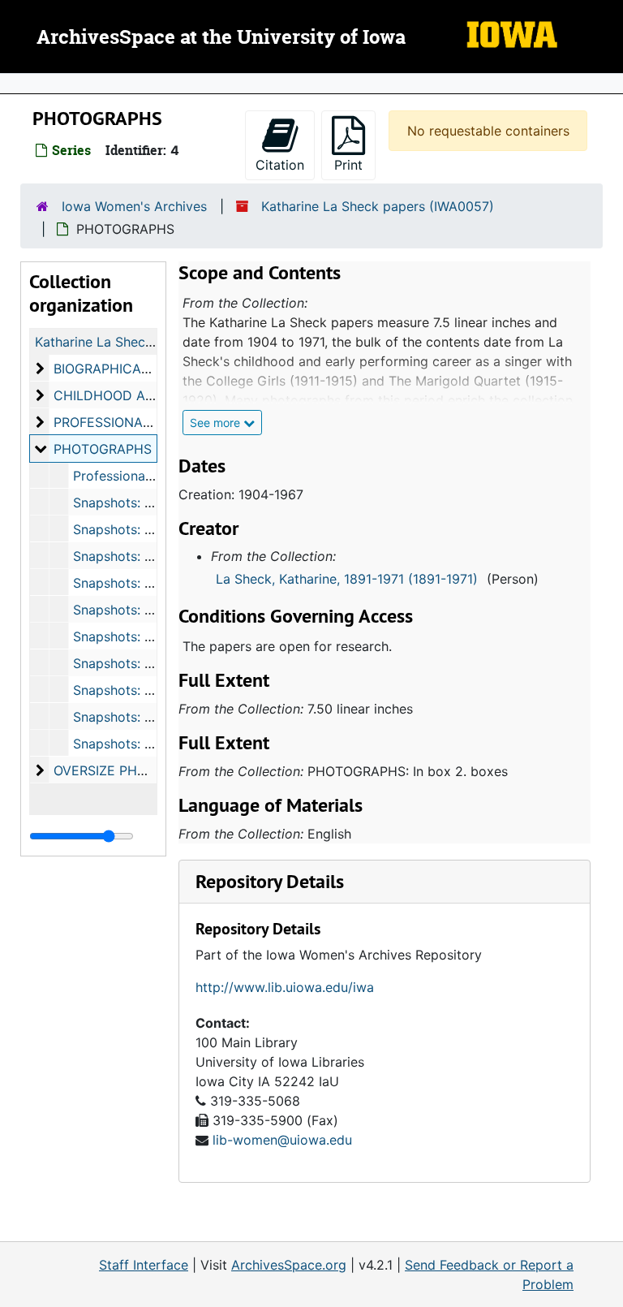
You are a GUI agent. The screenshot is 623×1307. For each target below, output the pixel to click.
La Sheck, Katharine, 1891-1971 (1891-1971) (347, 579)
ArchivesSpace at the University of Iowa (221, 38)
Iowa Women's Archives (134, 206)
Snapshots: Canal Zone (143, 583)
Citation (280, 165)
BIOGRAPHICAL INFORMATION (147, 368)
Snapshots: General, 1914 (149, 556)
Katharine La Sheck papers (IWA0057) (377, 206)
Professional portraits (139, 476)
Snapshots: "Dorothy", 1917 (155, 636)
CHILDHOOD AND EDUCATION (149, 395)
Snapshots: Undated (135, 743)
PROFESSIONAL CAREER (129, 422)
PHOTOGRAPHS (103, 449)
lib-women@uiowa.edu (282, 1140)
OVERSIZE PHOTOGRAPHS (135, 770)
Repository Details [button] (269, 881)
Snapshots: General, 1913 (149, 529)
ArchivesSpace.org (288, 1265)
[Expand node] (607, 83)
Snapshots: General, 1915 (149, 610)
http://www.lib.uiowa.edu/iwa (284, 987)
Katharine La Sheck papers (117, 342)
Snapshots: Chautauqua (145, 717)
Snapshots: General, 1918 (149, 663)
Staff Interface (143, 1265)
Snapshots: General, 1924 (151, 690)
